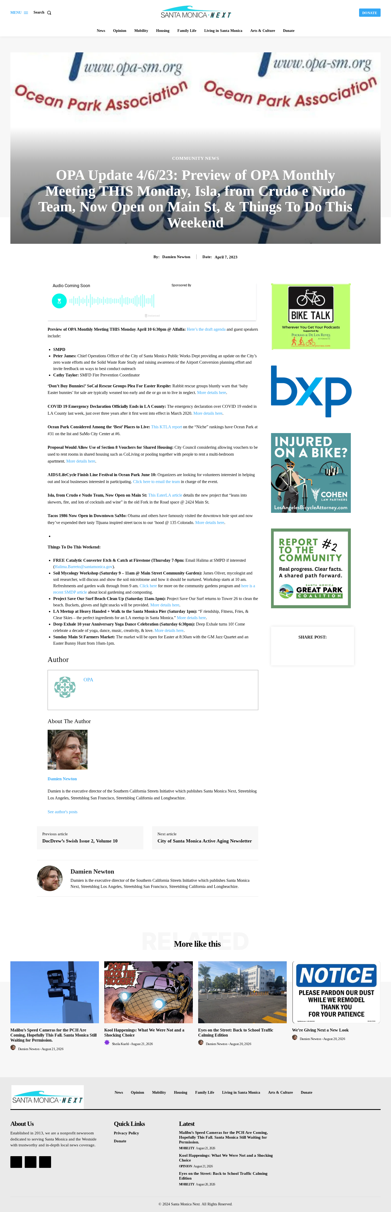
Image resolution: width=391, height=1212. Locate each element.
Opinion (185, 1166)
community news (195, 158)
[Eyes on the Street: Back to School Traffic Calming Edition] (242, 992)
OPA (88, 679)
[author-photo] (13, 1049)
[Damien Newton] (50, 878)
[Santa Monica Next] (196, 12)
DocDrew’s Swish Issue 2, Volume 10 (80, 841)
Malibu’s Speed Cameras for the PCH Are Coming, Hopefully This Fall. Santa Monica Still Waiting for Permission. (53, 1035)
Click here (148, 586)
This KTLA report (166, 427)
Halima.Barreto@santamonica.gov (84, 566)
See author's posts (62, 812)
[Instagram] (30, 1162)
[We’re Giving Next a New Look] (336, 992)
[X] (306, 650)
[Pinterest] (318, 650)
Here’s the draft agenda (206, 329)
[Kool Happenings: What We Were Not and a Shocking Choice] (148, 992)
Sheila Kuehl (120, 1044)
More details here (211, 392)
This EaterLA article (165, 495)
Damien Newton (176, 257)
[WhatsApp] (331, 650)
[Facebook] (294, 650)
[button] (43, 12)
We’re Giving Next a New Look (320, 1030)
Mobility (187, 1148)
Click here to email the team (156, 481)
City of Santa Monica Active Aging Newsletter (204, 841)
